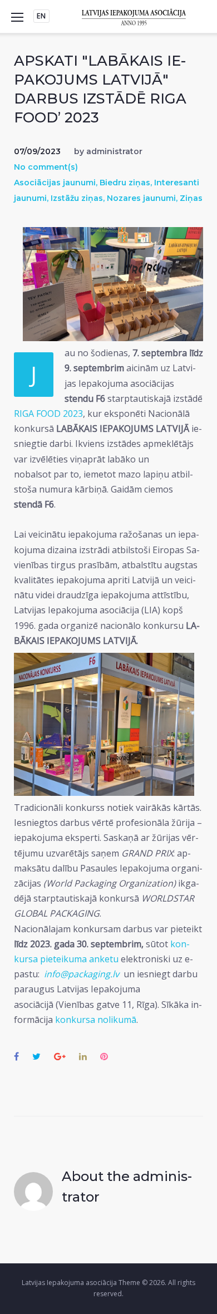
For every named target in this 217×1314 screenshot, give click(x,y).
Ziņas (191, 198)
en (41, 16)
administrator (114, 151)
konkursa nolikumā (95, 1019)
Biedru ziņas (125, 183)
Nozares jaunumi (141, 198)
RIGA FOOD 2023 (48, 413)
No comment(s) (46, 167)
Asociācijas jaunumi (55, 183)
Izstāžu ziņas (77, 198)
